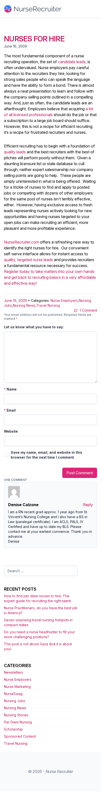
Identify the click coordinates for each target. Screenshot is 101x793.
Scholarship (13, 729)
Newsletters (13, 672)
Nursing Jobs (14, 701)
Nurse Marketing (17, 686)
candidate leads (72, 61)
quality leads (15, 151)
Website (11, 431)
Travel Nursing (48, 305)
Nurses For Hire (34, 38)
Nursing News (24, 305)
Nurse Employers (64, 300)
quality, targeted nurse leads (28, 259)
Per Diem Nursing (18, 722)
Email (10, 410)
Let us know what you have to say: (34, 327)
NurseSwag (13, 694)
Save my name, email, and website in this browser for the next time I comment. (46, 454)
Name (10, 389)
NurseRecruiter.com (21, 242)
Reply (88, 504)
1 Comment (88, 310)
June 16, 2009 (15, 300)
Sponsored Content (20, 736)
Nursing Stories (16, 715)
